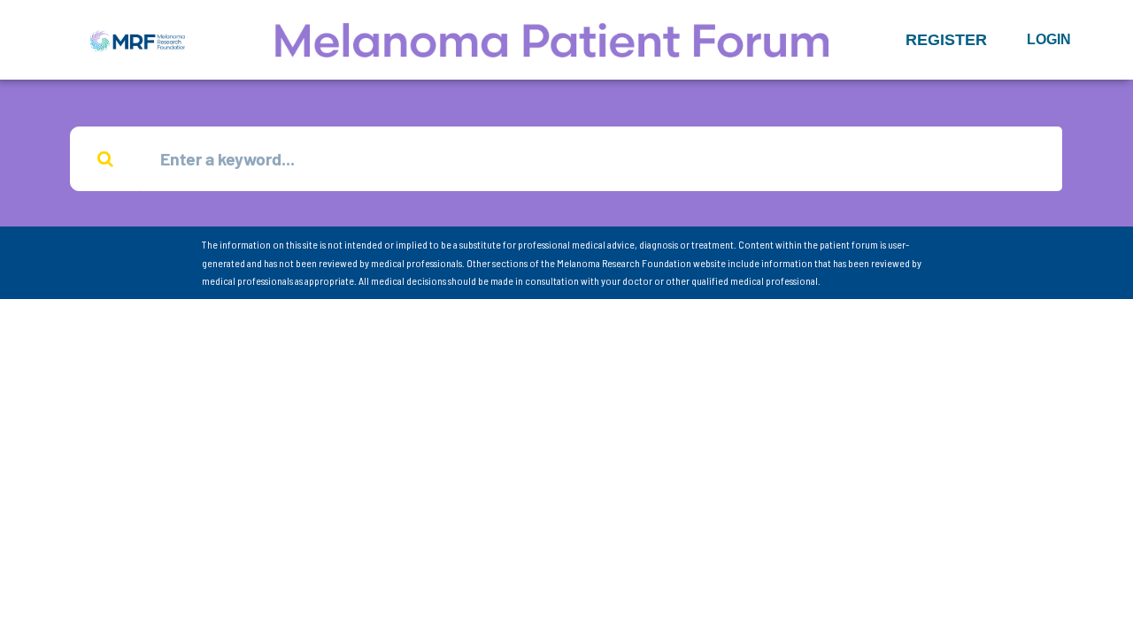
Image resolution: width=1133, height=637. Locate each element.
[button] (946, 39)
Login (1049, 39)
